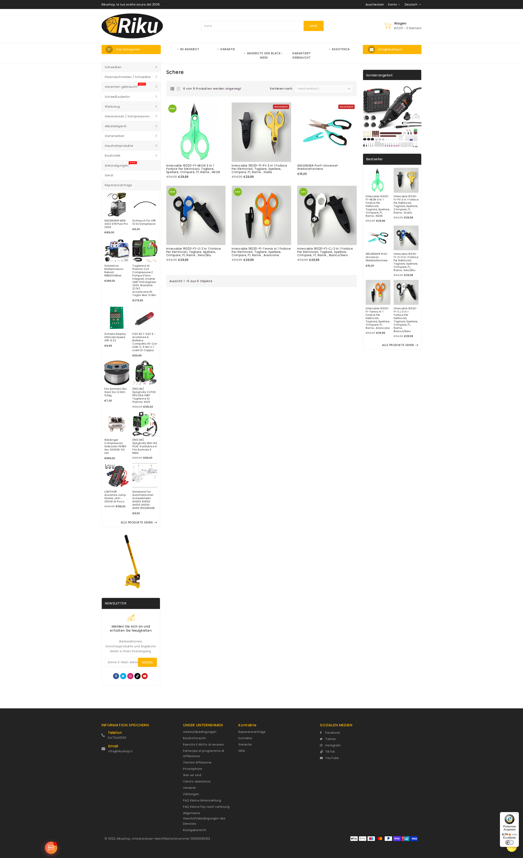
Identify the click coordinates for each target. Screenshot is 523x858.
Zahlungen (191, 794)
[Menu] (516, 814)
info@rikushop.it (120, 751)
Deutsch (411, 4)
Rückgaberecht (194, 830)
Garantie (245, 744)
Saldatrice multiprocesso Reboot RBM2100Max (113, 270)
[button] (131, 49)
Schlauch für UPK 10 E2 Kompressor (144, 222)
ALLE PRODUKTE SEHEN (137, 522)
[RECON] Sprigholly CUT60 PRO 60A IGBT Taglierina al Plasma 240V (144, 395)
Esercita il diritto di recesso (203, 744)
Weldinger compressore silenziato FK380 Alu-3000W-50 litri (115, 446)
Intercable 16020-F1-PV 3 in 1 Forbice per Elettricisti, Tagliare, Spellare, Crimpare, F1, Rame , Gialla (259, 169)
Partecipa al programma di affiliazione (203, 753)
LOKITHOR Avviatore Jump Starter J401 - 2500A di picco (115, 496)
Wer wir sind (192, 775)
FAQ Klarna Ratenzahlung (202, 800)
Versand (189, 788)
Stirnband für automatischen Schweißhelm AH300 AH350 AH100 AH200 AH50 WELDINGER (143, 500)
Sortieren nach (281, 88)
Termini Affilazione (197, 762)
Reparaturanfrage (252, 732)
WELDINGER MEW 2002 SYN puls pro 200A (116, 224)
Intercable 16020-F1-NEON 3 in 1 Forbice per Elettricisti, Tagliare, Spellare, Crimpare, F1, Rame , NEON (193, 169)
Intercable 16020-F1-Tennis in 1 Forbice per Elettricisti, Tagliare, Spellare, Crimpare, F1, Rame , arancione (261, 252)
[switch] (509, 842)
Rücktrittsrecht (194, 738)
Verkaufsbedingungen (200, 732)
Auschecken (374, 4)
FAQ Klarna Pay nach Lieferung (206, 807)
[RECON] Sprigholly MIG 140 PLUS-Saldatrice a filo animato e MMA (144, 446)
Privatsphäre (192, 769)
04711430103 (117, 738)
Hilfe (241, 751)
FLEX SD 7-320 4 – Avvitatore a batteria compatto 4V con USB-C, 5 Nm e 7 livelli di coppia (144, 342)
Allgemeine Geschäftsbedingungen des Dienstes (204, 818)
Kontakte (245, 738)
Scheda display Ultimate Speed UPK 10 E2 (115, 337)
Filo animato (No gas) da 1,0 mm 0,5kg (115, 392)
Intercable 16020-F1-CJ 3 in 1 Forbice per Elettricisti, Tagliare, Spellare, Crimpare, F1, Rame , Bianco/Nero (325, 252)
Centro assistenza (197, 781)
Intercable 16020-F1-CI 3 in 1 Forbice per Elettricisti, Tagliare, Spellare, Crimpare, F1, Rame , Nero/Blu (193, 252)
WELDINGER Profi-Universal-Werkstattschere (318, 167)
